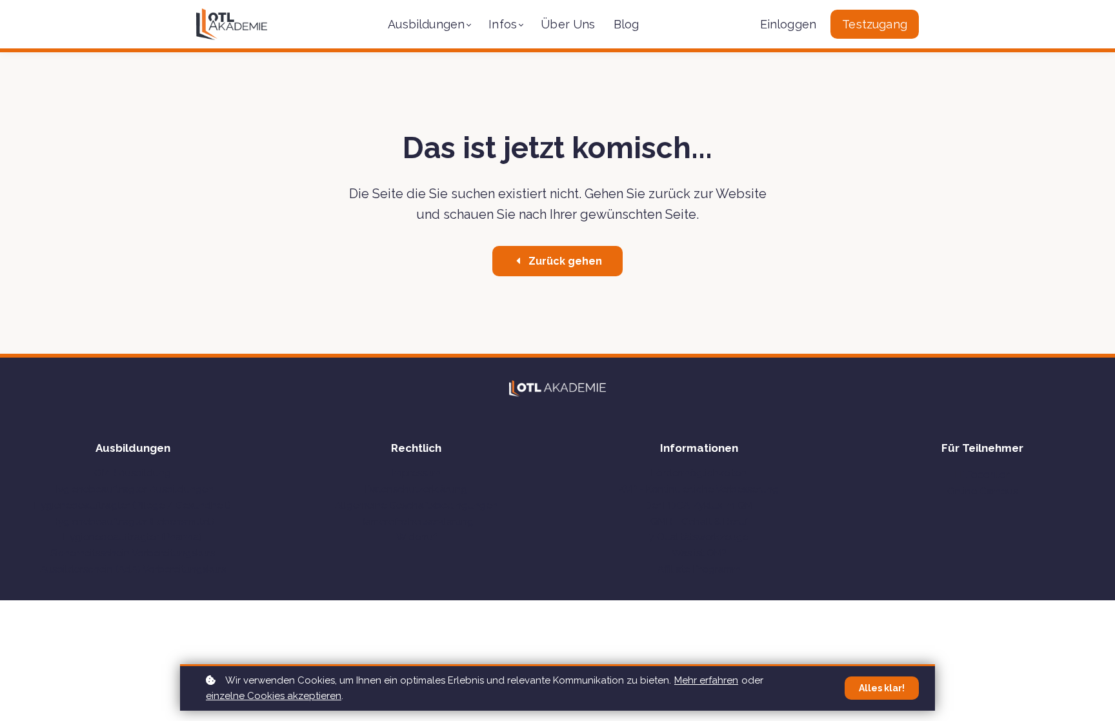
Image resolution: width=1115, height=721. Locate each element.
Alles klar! (882, 688)
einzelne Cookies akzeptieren (273, 696)
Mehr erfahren (706, 680)
